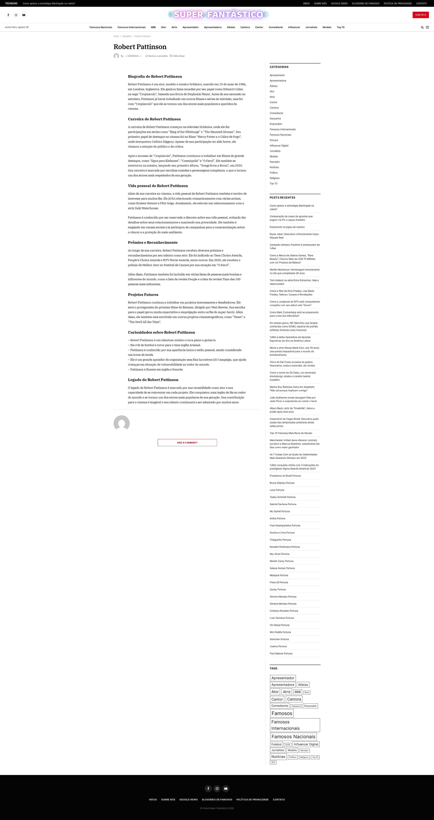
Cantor (259, 27)
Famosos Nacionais (101, 27)
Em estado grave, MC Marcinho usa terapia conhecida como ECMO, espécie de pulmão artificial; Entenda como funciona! (294, 326)
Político (274, 172)
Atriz (174, 27)
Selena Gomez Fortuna (282, 568)
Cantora (245, 27)
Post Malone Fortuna (281, 653)
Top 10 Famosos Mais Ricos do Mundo (291, 433)
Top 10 (340, 27)
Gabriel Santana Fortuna (283, 504)
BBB (153, 27)
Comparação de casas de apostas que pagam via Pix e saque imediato (62, 3)
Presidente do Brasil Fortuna (285, 475)
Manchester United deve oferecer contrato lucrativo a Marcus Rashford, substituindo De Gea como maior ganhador (294, 444)
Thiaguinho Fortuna (280, 539)
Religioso (275, 178)
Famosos (282, 713)
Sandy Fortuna (278, 589)
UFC (273, 762)
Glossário (126, 36)
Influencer (294, 27)
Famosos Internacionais (132, 27)
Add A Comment (187, 442)
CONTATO (421, 3)
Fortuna (274, 140)
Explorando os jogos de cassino (287, 226)
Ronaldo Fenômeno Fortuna (285, 546)
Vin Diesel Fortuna (279, 625)
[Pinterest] (101, 103)
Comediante (276, 27)
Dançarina (275, 118)
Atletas (231, 27)
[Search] (422, 27)
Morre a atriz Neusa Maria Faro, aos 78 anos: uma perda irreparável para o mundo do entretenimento (294, 351)
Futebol (276, 744)
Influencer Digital (279, 145)
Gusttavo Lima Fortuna (282, 532)
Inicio (116, 36)
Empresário (276, 123)
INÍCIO (306, 3)
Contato (421, 15)
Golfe (287, 745)
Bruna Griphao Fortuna (282, 482)
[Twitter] (101, 87)
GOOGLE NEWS (339, 3)
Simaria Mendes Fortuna (283, 603)
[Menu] (427, 27)
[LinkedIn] (101, 95)
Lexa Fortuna (277, 489)
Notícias (274, 167)
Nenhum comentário (158, 56)
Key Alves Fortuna (279, 553)
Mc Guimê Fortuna (280, 511)
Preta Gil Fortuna (279, 582)
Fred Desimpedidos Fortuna (285, 525)
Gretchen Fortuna (279, 639)
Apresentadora (213, 27)
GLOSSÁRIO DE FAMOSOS (365, 3)
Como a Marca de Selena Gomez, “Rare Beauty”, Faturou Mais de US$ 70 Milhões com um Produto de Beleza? (292, 259)
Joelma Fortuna (278, 646)
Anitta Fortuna (277, 518)
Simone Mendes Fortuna (283, 596)
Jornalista (311, 27)
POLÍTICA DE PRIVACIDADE (398, 3)
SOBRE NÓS (320, 3)
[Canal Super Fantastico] (217, 15)
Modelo (327, 27)
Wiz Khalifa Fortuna (280, 632)
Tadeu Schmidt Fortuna (282, 497)
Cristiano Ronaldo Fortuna (284, 610)
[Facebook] (101, 79)
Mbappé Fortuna (279, 575)
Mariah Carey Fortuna (281, 561)
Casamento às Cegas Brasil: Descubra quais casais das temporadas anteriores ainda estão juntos (294, 422)
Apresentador (191, 27)
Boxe (307, 692)
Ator (163, 27)
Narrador (275, 161)
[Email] (101, 110)
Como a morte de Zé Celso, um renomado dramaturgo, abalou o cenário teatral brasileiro (293, 376)
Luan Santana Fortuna (282, 617)
